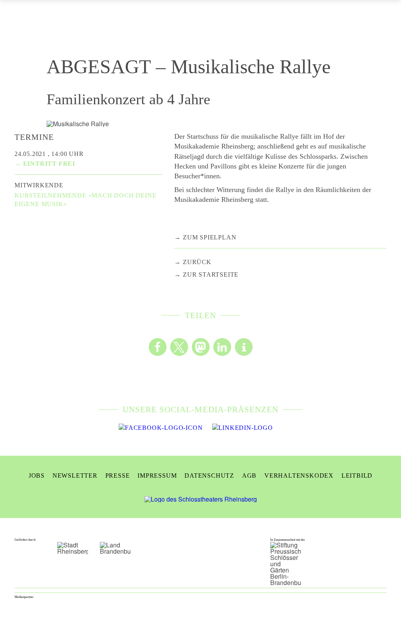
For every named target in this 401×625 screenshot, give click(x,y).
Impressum (157, 475)
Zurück (197, 262)
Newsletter (75, 475)
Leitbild (356, 475)
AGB (249, 475)
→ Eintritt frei (44, 163)
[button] (157, 347)
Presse (117, 475)
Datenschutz (209, 475)
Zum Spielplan (209, 237)
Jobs (37, 475)
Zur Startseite (210, 274)
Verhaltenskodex (299, 475)
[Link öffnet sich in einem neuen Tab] (160, 428)
